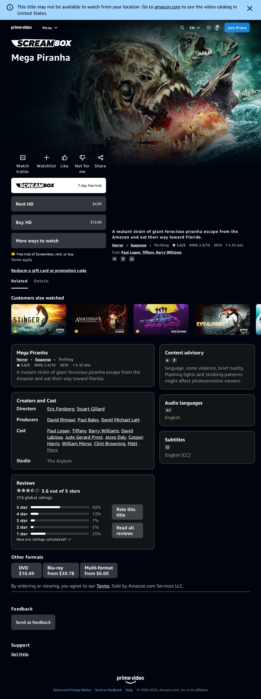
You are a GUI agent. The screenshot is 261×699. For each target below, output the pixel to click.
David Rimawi (61, 419)
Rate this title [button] (125, 512)
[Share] (100, 157)
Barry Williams (168, 252)
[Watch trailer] (22, 157)
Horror (117, 245)
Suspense (139, 245)
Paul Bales (88, 419)
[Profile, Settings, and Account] (217, 27)
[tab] (19, 281)
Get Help (20, 654)
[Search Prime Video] (182, 27)
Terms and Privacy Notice (72, 690)
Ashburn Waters (161, 319)
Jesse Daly (115, 437)
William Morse (77, 443)
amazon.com (167, 6)
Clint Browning (109, 443)
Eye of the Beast (222, 319)
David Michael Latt (120, 419)
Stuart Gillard (91, 408)
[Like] (64, 157)
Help (129, 690)
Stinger (38, 319)
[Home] (21, 28)
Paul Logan (130, 252)
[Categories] (208, 27)
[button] (44, 539)
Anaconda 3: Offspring (99, 319)
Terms (103, 586)
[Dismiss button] (250, 8)
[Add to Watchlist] (46, 157)
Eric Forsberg (60, 408)
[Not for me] (82, 157)
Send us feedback (108, 690)
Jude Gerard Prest (84, 437)
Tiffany (148, 252)
